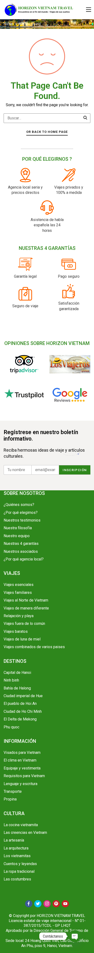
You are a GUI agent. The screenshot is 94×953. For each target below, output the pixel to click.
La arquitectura (16, 848)
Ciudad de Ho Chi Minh (23, 711)
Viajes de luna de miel (22, 639)
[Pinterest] (56, 903)
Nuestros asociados (21, 551)
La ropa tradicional (19, 871)
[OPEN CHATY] (75, 936)
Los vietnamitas (17, 856)
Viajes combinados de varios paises (34, 647)
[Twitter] (37, 903)
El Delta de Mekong (20, 719)
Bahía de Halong (17, 688)
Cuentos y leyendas (20, 863)
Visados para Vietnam (22, 752)
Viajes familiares (18, 592)
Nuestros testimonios (22, 520)
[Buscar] (85, 118)
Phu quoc (11, 727)
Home (8, 24)
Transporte (13, 791)
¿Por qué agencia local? (24, 559)
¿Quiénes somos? (19, 504)
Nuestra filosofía (18, 528)
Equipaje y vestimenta (22, 768)
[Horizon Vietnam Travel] (41, 9)
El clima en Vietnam (20, 760)
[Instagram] (47, 903)
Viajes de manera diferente (26, 608)
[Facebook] (28, 903)
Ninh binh (11, 680)
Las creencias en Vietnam (25, 832)
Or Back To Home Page (47, 132)
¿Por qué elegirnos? (21, 512)
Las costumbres (17, 879)
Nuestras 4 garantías (21, 543)
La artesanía (14, 840)
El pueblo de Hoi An (20, 703)
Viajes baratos (16, 631)
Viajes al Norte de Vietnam (26, 600)
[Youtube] (65, 903)
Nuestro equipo (17, 536)
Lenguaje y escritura (20, 783)
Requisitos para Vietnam (24, 776)
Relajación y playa (19, 616)
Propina (10, 799)
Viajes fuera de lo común (24, 623)
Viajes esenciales (19, 584)
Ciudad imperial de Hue (23, 696)
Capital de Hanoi (17, 672)
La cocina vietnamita (21, 825)
